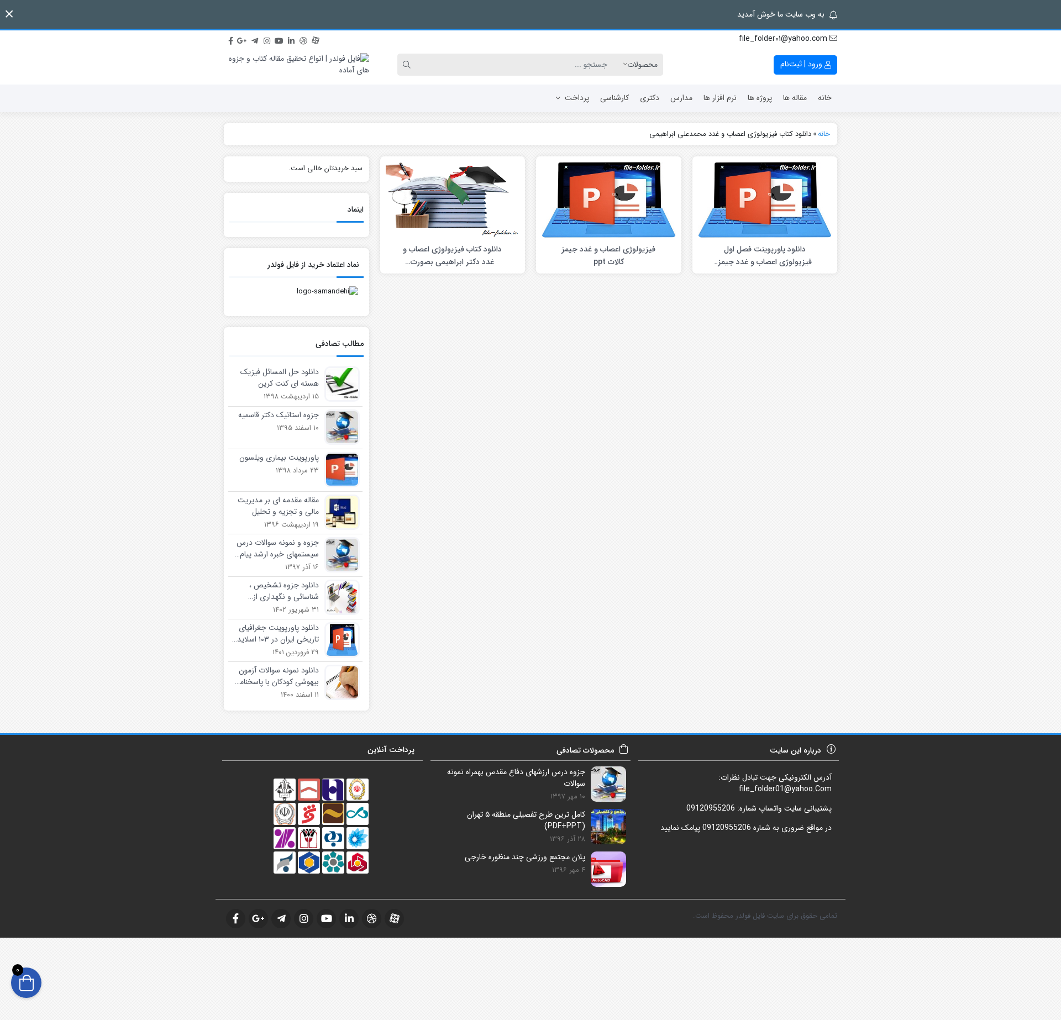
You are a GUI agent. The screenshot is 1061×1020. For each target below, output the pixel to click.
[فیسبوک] (230, 39)
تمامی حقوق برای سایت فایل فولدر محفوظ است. (765, 916)
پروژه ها (760, 98)
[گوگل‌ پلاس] (242, 39)
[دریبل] (303, 39)
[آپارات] (315, 39)
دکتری (649, 98)
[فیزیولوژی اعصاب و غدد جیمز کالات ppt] (608, 199)
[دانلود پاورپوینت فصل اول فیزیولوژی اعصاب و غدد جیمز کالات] (765, 199)
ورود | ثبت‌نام (802, 64)
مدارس (681, 98)
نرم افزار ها (720, 98)
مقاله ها (795, 98)
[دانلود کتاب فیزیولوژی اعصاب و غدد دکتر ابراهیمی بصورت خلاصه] (452, 199)
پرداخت (577, 98)
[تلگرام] (254, 39)
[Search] (408, 65)
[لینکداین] (291, 39)
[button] (9, 14)
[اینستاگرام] (266, 39)
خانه (825, 98)
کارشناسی (614, 98)
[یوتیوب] (279, 39)
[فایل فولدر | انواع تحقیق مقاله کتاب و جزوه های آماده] (296, 64)
